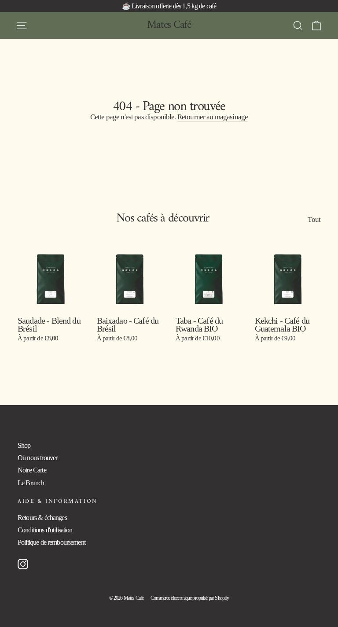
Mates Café (169, 25)
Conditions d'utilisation (45, 530)
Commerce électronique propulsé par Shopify (190, 598)
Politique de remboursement (51, 542)
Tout (314, 219)
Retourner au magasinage (212, 117)
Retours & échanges (42, 517)
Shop (24, 445)
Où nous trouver (37, 457)
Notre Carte (32, 470)
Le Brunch (31, 483)
